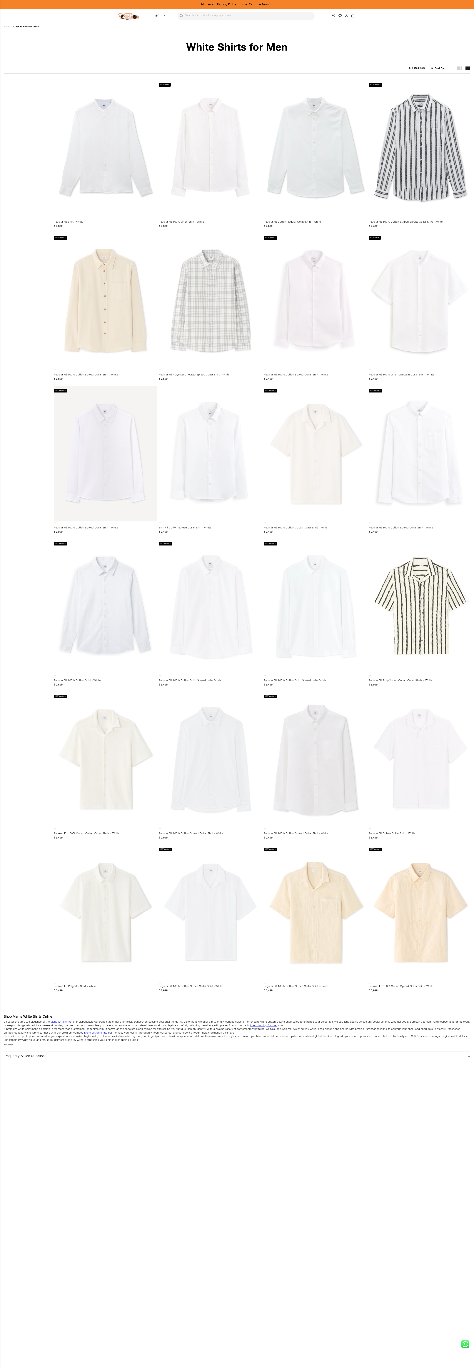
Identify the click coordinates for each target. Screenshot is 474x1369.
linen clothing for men (263, 1025)
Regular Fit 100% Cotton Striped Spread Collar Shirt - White (406, 222)
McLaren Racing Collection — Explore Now (237, 4)
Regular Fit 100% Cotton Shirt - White (77, 680)
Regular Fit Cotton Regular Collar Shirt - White (292, 222)
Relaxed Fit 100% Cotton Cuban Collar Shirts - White (86, 833)
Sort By (439, 68)
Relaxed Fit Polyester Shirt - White (75, 986)
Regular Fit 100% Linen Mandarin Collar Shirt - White (401, 375)
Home (7, 27)
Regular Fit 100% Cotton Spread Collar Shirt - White (86, 375)
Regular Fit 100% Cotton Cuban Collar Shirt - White (296, 528)
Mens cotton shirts (95, 1033)
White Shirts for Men (27, 26)
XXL (73, 204)
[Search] (181, 16)
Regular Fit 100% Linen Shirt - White (181, 222)
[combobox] (246, 16)
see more (8, 1044)
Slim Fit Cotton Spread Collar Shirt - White (185, 528)
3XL (243, 204)
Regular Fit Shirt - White (68, 222)
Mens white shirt (61, 1022)
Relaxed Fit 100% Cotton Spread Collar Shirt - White (401, 986)
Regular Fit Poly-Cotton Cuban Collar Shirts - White (400, 680)
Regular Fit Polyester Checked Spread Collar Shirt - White (194, 375)
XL (137, 198)
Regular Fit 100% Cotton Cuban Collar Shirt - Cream (296, 986)
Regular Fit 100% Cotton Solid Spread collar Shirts (190, 680)
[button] (353, 16)
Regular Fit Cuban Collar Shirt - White (392, 833)
